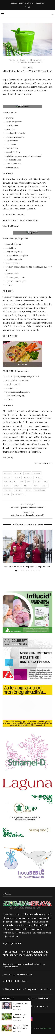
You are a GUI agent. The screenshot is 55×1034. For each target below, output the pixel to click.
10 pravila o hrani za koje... (20, 1004)
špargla (27, 486)
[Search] (52, 14)
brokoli (18, 473)
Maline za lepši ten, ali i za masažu (17, 974)
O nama (13, 3)
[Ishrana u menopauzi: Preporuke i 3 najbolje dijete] (27, 546)
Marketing (40, 3)
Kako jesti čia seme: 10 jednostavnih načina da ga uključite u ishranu (24, 965)
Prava (22, 60)
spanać (16, 486)
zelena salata (40, 490)
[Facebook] (25, 7)
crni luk (37, 473)
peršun (37, 481)
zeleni (6, 494)
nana (29, 481)
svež (35, 486)
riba (45, 481)
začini (28, 490)
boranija (7, 473)
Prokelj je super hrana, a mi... (19, 1015)
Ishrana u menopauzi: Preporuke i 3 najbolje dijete (27, 566)
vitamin (18, 490)
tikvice (44, 486)
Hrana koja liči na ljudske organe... (20, 1027)
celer (27, 473)
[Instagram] (29, 7)
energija (7, 477)
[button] (5, 550)
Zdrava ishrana (35, 60)
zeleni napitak (18, 494)
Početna (12, 60)
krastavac (28, 477)
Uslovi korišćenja (26, 3)
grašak (17, 477)
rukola (7, 486)
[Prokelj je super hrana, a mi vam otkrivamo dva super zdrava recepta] (7, 1016)
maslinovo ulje (9, 481)
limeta (38, 477)
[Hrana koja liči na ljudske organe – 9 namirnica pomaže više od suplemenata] (7, 1028)
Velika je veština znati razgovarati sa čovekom (27, 989)
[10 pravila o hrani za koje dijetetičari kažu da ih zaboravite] (7, 1005)
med (21, 481)
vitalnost (8, 490)
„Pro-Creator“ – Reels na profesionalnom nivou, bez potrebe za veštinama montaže (25, 953)
